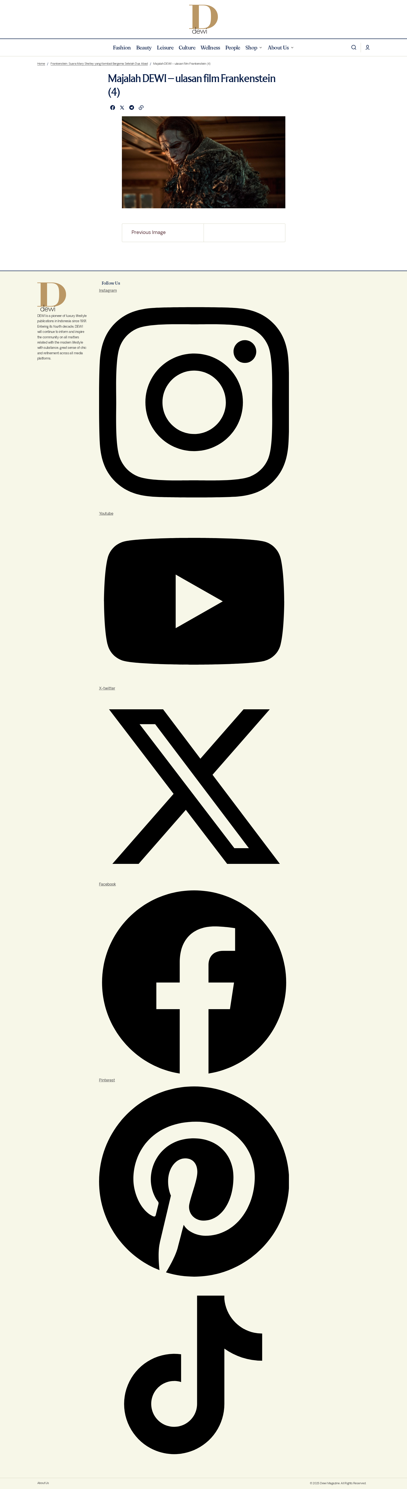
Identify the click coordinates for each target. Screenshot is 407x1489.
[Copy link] (141, 107)
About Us (43, 1483)
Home (41, 64)
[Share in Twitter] (122, 107)
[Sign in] (367, 47)
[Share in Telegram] (131, 107)
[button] (353, 47)
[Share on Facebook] (112, 107)
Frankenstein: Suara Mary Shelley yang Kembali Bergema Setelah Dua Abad (99, 64)
